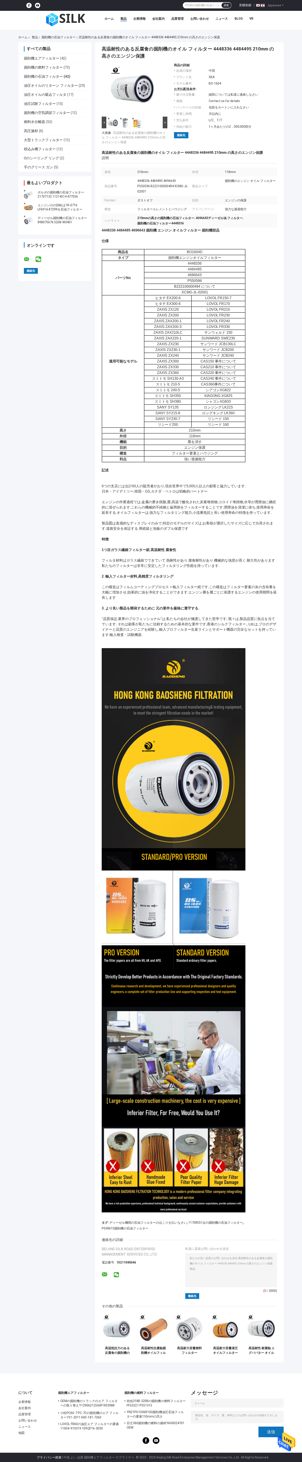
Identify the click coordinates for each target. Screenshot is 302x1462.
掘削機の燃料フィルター (43, 67)
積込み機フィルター (40, 149)
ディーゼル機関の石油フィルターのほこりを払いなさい (148, 1222)
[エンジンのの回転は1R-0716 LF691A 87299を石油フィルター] (28, 207)
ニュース (222, 18)
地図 (21, 1433)
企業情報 (139, 18)
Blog (239, 18)
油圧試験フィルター (40, 104)
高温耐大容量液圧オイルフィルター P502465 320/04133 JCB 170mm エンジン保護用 (225, 1350)
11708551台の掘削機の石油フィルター (215, 1222)
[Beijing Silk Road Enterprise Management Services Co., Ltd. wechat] (41, 259)
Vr (251, 18)
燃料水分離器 (34, 122)
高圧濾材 (31, 131)
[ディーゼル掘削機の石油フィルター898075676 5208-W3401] (28, 220)
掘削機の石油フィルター (59, 37)
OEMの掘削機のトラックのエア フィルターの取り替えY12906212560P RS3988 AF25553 (89, 1403)
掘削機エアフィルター (41, 58)
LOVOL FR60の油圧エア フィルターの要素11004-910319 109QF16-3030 (89, 1426)
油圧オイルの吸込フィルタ (45, 94)
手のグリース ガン (38, 167)
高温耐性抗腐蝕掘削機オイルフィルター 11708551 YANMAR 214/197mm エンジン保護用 (153, 1350)
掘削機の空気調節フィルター (47, 113)
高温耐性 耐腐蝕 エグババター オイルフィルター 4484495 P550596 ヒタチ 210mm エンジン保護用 (261, 1350)
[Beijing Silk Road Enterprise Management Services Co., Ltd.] (66, 19)
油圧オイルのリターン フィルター (51, 85)
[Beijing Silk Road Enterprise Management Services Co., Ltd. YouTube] (38, 5)
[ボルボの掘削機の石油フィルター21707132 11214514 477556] (28, 194)
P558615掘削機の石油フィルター (125, 1228)
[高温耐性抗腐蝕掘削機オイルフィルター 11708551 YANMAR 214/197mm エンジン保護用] (153, 1328)
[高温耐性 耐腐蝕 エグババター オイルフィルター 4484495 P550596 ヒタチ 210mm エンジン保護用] (261, 1328)
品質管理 (177, 18)
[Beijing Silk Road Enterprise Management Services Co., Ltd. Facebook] (29, 5)
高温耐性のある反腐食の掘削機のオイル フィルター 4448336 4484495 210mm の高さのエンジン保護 (134, 137)
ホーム (109, 18)
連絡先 (181, 135)
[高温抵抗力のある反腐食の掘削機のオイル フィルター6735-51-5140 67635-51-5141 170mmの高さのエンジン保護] (117, 1328)
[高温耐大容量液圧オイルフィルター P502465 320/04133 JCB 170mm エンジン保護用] (225, 1328)
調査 (226, 5)
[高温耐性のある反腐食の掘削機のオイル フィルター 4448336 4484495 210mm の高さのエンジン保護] (133, 89)
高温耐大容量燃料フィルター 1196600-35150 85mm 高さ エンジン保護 (189, 1350)
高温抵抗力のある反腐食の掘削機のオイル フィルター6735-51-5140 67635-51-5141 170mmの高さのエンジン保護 (117, 1350)
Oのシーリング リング (41, 158)
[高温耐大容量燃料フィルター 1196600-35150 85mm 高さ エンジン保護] (189, 1328)
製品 (123, 18)
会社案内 (158, 18)
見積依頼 (245, 5)
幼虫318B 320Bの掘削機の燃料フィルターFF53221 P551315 (156, 1403)
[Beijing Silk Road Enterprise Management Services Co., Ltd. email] (29, 259)
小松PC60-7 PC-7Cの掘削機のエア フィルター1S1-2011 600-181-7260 (89, 1415)
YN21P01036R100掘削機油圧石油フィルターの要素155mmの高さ (155, 1414)
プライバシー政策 (49, 1457)
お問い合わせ (199, 18)
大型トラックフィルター (43, 140)
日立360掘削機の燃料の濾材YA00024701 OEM (155, 1425)
